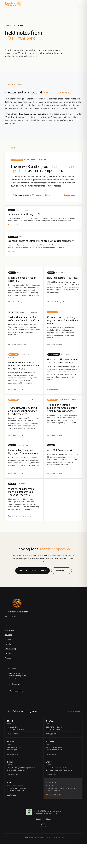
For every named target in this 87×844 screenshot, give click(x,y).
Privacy (48, 819)
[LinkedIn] (41, 825)
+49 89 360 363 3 (16, 691)
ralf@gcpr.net (11, 795)
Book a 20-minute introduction (32, 570)
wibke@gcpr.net (12, 734)
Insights (8, 653)
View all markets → (54, 795)
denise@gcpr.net (12, 774)
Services (8, 639)
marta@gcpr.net (51, 754)
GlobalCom (10, 25)
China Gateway (10, 649)
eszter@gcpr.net (12, 754)
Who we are (9, 630)
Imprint (38, 819)
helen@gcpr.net (51, 734)
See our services (61, 570)
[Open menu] (79, 4)
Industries (8, 635)
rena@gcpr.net (51, 774)
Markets (8, 644)
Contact (8, 658)
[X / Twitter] (46, 825)
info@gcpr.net (14, 684)
